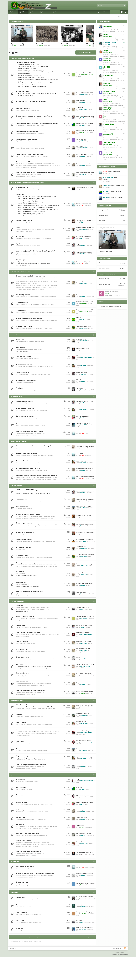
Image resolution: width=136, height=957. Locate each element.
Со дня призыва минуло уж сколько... (87, 499)
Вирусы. (78, 379)
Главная (14, 12)
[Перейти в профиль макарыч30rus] (100, 124)
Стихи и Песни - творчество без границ (28, 632)
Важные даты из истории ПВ (84, 468)
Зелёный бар (20, 810)
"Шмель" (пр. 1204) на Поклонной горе (87, 261)
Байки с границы (21, 722)
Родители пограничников (24, 424)
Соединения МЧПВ (22, 187)
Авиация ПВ (79, 107)
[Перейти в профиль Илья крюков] (73, 311)
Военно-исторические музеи (84, 749)
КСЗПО (52, 93)
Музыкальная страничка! (83, 641)
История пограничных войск (25, 532)
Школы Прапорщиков (24, 83)
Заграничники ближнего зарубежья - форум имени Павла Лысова (37, 123)
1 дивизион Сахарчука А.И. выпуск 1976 (87, 73)
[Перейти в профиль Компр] (73, 608)
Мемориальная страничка (19, 441)
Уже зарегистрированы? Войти (98, 12)
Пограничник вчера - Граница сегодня (28, 468)
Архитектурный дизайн (82, 607)
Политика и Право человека (25, 408)
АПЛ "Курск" (79, 453)
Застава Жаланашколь (43, 44)
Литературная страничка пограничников (29, 563)
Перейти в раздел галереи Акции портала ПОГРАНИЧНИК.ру (33, 493)
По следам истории (22, 749)
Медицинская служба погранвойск (27, 139)
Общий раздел (15, 861)
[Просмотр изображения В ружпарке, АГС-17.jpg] (22, 33)
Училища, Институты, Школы (25, 62)
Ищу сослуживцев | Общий (24, 162)
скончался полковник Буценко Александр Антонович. (92, 446)
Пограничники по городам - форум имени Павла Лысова (34, 116)
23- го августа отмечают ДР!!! (84, 705)
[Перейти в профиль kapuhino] (73, 884)
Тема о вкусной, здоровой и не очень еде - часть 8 (90, 852)
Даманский (79, 282)
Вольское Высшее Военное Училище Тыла (30, 75)
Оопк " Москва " (80, 100)
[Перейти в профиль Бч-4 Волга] (73, 229)
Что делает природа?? (82, 713)
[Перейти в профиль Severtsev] (73, 533)
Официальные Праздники (25, 707)
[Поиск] (124, 5)
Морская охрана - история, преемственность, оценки (33, 261)
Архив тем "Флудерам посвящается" (28, 758)
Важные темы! (20, 897)
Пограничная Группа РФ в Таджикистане (29, 318)
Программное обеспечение (24, 365)
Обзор (24, 12)
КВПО (19, 93)
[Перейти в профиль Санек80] (73, 834)
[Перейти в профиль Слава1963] (73, 715)
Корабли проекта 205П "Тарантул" (27, 200)
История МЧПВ (20, 236)
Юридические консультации (25, 416)
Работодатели (20, 920)
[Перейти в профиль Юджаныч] (73, 525)
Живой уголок (20, 817)
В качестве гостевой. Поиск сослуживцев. (88, 163)
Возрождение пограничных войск (86, 524)
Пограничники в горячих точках (20, 271)
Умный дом (19, 388)
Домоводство (20, 780)
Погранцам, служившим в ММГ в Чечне (87, 310)
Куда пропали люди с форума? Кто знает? (88, 757)
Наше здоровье (21, 787)
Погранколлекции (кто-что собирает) (87, 583)
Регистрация (115, 12)
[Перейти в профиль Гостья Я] (73, 132)
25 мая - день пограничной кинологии (86, 154)
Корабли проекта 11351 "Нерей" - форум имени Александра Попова (37, 196)
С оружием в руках (22, 507)
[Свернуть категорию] (93, 58)
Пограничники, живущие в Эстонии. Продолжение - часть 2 (93, 123)
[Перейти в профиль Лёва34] (73, 516)
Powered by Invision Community (120, 954)
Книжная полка (21, 625)
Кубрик (18, 227)
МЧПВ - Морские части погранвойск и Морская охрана (27, 182)
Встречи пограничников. (83, 683)
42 (124, 42)
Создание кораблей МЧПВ (83, 236)
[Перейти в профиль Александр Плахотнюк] (73, 74)
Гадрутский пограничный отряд (85, 301)
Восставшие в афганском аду (84, 295)
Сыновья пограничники (83, 423)
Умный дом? (79, 388)
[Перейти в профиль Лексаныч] (73, 93)
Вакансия (79, 920)
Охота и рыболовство (24, 666)
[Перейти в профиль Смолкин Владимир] (73, 357)
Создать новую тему (85, 52)
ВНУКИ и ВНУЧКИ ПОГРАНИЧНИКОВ (86, 802)
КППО (42, 93)
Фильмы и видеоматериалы (25, 616)
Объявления (14, 892)
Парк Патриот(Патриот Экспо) (85, 927)
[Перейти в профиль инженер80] (100, 26)
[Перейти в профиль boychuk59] (73, 147)
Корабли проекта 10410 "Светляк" (27, 203)
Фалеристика (20, 571)
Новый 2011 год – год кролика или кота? (88, 842)
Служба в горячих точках (24, 326)
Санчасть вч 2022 (81, 139)
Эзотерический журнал (23, 840)
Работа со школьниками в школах (86, 491)
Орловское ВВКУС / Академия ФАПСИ (42, 83)
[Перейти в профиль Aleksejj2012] (73, 913)
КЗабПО (34, 93)
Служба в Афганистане (23, 295)
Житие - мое (20, 824)
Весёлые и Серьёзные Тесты (36, 731)
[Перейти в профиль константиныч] (100, 59)
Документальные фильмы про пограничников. (89, 616)
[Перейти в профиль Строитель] (73, 365)
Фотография (47, 666)
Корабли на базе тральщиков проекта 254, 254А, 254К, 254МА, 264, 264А (38, 209)
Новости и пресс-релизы (24, 523)
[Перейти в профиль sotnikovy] (73, 540)
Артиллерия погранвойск (24, 147)
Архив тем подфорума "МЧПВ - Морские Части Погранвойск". (35, 251)
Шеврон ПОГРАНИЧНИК (114, 171)
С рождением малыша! (39, 707)
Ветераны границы (22, 555)
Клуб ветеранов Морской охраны (27, 263)
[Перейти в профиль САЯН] (73, 140)
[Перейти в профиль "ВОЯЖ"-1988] (100, 153)
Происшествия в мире (82, 765)
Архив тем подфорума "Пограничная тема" (29, 591)
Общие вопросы (81, 592)
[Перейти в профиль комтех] (73, 796)
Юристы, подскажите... (82, 416)
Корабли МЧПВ (20, 194)
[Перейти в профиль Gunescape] (73, 109)
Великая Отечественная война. (85, 476)
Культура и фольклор (22, 673)
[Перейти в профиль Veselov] (73, 117)
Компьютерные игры (22, 372)
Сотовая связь (20, 340)
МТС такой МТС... (81, 339)
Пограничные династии (23, 547)
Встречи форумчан (22, 682)
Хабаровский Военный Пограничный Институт (31, 70)
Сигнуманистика (21, 582)
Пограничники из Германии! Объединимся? (88, 130)
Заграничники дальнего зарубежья (27, 131)
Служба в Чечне (21, 310)
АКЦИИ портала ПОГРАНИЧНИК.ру (27, 490)
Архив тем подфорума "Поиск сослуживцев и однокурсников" (35, 172)
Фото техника (20, 347)
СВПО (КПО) (21, 95)
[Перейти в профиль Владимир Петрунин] (73, 780)
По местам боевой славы (24, 461)
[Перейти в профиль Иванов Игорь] (100, 75)
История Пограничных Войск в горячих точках (30, 276)
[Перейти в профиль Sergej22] (73, 425)
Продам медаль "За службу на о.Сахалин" (88, 912)
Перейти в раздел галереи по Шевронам (27, 586)
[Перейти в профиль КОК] (73, 188)
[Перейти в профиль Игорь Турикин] (73, 898)
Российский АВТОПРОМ (83, 648)
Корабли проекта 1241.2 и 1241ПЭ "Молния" (30, 202)
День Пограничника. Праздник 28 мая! (28, 514)
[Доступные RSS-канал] (125, 948)
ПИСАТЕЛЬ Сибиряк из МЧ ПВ (84, 625)
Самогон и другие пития (83, 810)
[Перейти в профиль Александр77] (100, 134)
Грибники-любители (36, 666)
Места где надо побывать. (83, 740)
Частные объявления (23, 905)
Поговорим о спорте (22, 657)
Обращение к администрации (84, 873)
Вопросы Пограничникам (24, 539)
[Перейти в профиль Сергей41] (73, 381)
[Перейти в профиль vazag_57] (73, 319)
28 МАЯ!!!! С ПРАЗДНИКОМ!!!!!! (84, 515)
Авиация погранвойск (23, 108)
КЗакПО (28, 93)
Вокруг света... (20, 741)
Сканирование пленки (82, 348)
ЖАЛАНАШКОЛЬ (81, 461)
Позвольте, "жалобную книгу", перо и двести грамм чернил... (35, 873)
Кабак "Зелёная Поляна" (23, 705)
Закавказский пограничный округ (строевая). (89, 883)
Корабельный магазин (23, 244)
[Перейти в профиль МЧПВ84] (73, 124)
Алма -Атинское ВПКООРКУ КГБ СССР (28, 64)
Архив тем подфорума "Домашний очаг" (28, 851)
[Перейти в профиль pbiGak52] (100, 67)
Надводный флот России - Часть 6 (86, 227)
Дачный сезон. (80, 825)
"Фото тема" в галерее (22, 351)
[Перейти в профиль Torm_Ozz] (73, 373)
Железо (78, 356)
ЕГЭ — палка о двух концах (83, 673)
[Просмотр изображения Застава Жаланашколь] (47, 33)
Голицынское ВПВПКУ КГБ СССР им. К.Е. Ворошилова (33, 66)
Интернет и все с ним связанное (26, 380)
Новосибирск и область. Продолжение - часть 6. (90, 172)
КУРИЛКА (19, 714)
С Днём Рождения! (52, 707)
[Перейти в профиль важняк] (73, 101)
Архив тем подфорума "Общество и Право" (29, 431)
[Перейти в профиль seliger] (100, 51)
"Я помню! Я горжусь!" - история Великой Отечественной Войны (36, 475)
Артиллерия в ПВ (81, 146)
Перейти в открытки (22, 611)
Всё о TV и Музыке (22, 641)
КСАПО (47, 93)
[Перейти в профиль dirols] (100, 100)
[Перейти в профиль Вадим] (73, 389)
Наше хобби (19, 664)
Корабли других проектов (25, 213)
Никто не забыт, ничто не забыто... (27, 453)
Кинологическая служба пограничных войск (30, 154)
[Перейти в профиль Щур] (73, 221)
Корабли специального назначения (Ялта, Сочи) (31, 211)
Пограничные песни (22, 882)
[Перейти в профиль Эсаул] (73, 349)
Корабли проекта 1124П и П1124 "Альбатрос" (30, 198)
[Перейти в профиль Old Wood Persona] (100, 43)
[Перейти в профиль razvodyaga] (100, 108)
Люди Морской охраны (44, 263)
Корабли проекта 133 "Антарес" (27, 207)
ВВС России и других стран (83, 506)
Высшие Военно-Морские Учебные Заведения (31, 85)
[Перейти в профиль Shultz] (73, 204)
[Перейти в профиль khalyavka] (73, 303)
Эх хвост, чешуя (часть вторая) (85, 664)
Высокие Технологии (17, 335)
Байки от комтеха (81, 721)
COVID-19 (79, 787)
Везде (119, 5)
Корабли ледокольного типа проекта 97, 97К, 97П (32, 205)
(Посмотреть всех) (89, 937)
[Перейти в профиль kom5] (100, 116)
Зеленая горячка (21, 499)
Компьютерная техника (23, 356)
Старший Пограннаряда (83, 573)
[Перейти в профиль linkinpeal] (100, 84)
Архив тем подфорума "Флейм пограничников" (31, 764)
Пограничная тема (16, 485)
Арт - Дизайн (20, 605)
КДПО (23, 93)
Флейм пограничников (17, 700)
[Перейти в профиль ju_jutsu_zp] (73, 618)
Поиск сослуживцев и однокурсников (22, 58)
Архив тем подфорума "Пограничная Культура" (31, 690)
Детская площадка (22, 802)
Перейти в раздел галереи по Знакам (26, 575)
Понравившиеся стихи (82, 632)
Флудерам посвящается (23, 756)
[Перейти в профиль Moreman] (73, 929)
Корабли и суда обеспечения (45, 207)
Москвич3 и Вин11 (81, 364)
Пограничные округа (22, 91)
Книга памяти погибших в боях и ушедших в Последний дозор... (36, 446)
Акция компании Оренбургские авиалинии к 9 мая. (90, 554)
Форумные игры (22, 731)
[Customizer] (122, 12)
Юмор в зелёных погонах (52, 731)
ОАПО (27, 95)
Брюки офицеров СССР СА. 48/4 (85, 905)
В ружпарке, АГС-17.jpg (18, 44)
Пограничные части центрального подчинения (31, 101)
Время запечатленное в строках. (85, 564)
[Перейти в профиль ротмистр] (73, 174)
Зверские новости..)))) (82, 817)
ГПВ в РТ (78, 318)
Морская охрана (21, 260)
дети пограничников (82, 546)
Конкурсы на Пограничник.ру (25, 866)
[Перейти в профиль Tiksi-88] (73, 692)
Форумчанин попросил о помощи (85, 401)
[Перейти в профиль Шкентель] (100, 198)
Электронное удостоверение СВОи (86, 326)
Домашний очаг (15, 775)
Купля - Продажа (21, 912)
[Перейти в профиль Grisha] (73, 826)
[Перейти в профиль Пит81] (73, 237)
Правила (34, 12)
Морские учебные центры (24, 220)
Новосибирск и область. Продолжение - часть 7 (90, 116)
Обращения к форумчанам (24, 401)
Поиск (57, 12)
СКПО (31, 95)
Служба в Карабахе (22, 302)
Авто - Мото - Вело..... (23, 649)
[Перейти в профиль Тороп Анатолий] (100, 143)
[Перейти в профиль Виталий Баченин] (73, 666)
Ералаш (18, 730)
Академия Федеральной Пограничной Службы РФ (32, 86)
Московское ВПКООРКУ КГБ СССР (27, 68)
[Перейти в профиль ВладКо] (73, 593)
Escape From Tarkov (81, 372)
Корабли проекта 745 (53, 205)
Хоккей (78, 657)
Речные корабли (38, 213)
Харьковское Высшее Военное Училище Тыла (31, 77)
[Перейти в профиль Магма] (100, 35)
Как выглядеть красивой (83, 833)
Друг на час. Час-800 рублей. (84, 795)
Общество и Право (16, 396)
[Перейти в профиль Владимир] (73, 327)
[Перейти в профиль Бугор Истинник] (100, 92)
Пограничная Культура (17, 601)
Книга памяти (46, 12)
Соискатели (19, 928)
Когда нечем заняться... (83, 779)
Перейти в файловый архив (23, 886)
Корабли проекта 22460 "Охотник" (27, 215)
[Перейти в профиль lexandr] (73, 906)
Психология (19, 795)
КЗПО (38, 93)
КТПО (56, 93)
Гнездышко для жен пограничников (27, 833)
